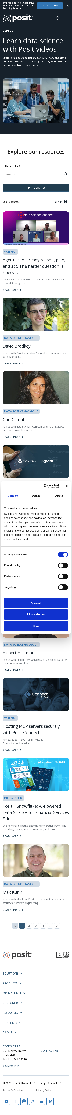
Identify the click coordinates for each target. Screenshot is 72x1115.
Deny (36, 625)
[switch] (63, 565)
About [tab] (59, 495)
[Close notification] (68, 6)
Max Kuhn (12, 892)
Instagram (32, 1101)
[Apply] (65, 174)
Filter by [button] (39, 187)
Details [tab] (36, 495)
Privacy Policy (43, 1090)
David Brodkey (17, 346)
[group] (60, 202)
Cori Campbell (16, 419)
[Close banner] (67, 486)
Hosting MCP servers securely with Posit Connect (31, 729)
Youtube (6, 1101)
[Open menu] (65, 18)
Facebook (15, 1101)
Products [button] (10, 983)
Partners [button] (10, 1022)
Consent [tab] (13, 495)
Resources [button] (10, 1013)
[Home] (18, 18)
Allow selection (36, 614)
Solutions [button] (11, 973)
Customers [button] (11, 1003)
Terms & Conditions (14, 1090)
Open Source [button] (12, 993)
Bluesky (50, 1101)
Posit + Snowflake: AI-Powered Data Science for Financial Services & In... (36, 812)
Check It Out (50, 5)
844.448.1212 (11, 1066)
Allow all (36, 603)
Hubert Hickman (19, 652)
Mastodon (24, 1101)
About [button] (8, 1032)
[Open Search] (58, 18)
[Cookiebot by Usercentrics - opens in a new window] (44, 486)
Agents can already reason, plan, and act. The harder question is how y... (34, 266)
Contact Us (12, 1046)
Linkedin (41, 1101)
